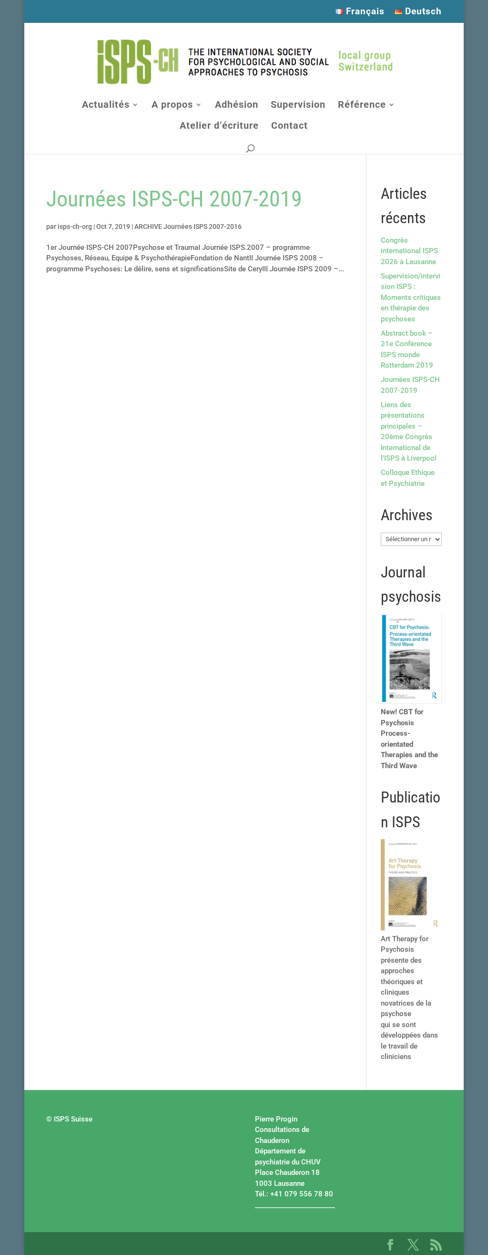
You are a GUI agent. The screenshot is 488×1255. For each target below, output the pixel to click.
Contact (289, 126)
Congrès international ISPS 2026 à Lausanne (409, 251)
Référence (362, 105)
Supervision (298, 105)
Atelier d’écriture (219, 126)
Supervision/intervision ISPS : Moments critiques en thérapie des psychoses (411, 297)
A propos (172, 105)
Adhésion (236, 105)
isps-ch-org (75, 226)
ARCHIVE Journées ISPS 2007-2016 (188, 226)
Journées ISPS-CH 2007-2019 (174, 199)
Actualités (106, 105)
